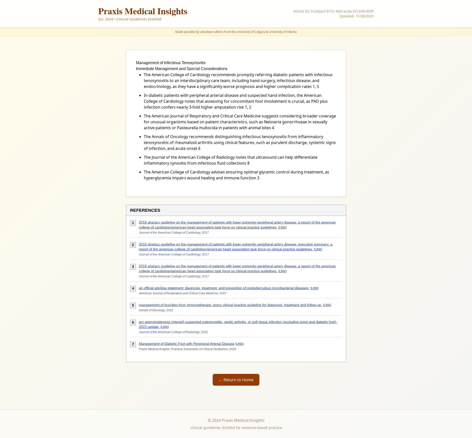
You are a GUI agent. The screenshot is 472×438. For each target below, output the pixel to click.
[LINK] (282, 227)
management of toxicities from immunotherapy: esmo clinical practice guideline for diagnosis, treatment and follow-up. (230, 305)
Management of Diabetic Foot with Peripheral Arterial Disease (187, 344)
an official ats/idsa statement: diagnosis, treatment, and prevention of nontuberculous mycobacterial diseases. (224, 288)
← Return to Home (236, 379)
